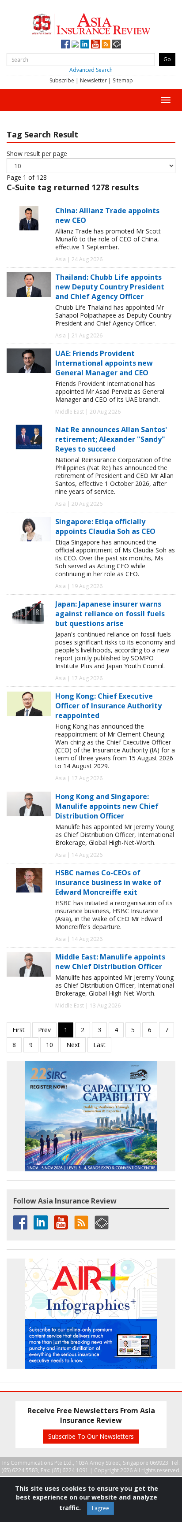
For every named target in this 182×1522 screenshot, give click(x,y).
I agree (100, 1508)
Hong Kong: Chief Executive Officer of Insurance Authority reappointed (108, 705)
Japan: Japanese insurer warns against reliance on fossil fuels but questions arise (110, 613)
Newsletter (93, 80)
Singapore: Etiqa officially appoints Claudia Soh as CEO (105, 526)
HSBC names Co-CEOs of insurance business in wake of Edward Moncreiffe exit (108, 882)
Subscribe (61, 80)
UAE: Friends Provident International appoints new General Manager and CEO (104, 363)
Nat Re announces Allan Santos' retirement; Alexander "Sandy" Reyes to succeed (111, 439)
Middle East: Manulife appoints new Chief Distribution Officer (110, 961)
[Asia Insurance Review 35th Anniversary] (91, 22)
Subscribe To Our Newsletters (91, 1436)
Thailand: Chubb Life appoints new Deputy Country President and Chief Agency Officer (109, 286)
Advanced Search (91, 70)
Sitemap (123, 80)
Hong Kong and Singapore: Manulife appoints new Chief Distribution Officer (107, 806)
